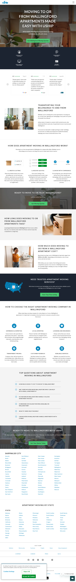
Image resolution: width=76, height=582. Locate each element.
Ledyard (24, 476)
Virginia (62, 524)
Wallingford (57, 467)
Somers (40, 485)
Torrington (57, 463)
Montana (35, 517)
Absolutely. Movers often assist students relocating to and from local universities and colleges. (37, 398)
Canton (7, 474)
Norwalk (40, 467)
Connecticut (8, 526)
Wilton (56, 485)
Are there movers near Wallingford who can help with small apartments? (37, 390)
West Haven (57, 476)
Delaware (7, 528)
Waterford (57, 471)
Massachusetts (23, 531)
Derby (7, 487)
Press (46, 553)
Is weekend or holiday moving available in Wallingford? (34, 404)
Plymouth (40, 476)
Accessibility (58, 573)
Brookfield (8, 471)
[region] (24, 572)
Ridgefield (40, 478)
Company (18, 553)
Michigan (21, 533)
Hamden (24, 471)
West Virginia (63, 528)
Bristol (7, 469)
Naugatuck (24, 491)
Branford (7, 465)
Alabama (7, 513)
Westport (56, 480)
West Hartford (58, 474)
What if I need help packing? (29, 411)
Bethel (7, 460)
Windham (56, 487)
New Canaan (41, 456)
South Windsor (42, 487)
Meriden (24, 485)
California (7, 522)
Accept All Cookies (29, 576)
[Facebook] (28, 560)
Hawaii (7, 535)
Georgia (7, 533)
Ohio (47, 517)
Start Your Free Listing (49, 294)
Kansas (21, 519)
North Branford (42, 465)
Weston (56, 478)
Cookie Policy (47, 573)
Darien (7, 485)
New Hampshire (37, 524)
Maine (20, 526)
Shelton (40, 483)
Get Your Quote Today (38, 443)
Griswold (24, 467)
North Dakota (50, 515)
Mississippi (36, 513)
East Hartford (8, 491)
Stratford (56, 458)
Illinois (20, 513)
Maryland (21, 528)
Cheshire (7, 476)
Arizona (7, 517)
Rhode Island (49, 526)
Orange (40, 474)
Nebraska (35, 519)
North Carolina (50, 513)
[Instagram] (33, 560)
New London (41, 460)
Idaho (6, 537)
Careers (32, 553)
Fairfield (24, 460)
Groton (23, 469)
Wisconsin (62, 531)
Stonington (57, 456)
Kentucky (21, 522)
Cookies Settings (8, 571)
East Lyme (7, 494)
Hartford (24, 474)
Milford (24, 489)
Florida (7, 531)
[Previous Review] (7, 84)
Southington (41, 491)
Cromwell (7, 480)
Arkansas (7, 519)
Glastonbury (25, 463)
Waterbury (57, 469)
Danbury (7, 483)
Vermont (62, 522)
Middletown (25, 487)
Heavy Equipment (62, 548)
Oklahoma (49, 519)
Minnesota (21, 535)
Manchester (25, 480)
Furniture (33, 548)
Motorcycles (22, 548)
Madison (24, 478)
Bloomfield (8, 463)
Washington (63, 526)
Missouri (35, 515)
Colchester (8, 478)
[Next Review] (68, 84)
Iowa (20, 517)
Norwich (40, 469)
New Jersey (36, 526)
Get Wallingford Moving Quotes (38, 40)
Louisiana (21, 524)
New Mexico (36, 528)
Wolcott (56, 489)
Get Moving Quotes (38, 203)
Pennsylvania (49, 524)
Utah (61, 519)
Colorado (7, 524)
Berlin (6, 458)
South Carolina (50, 528)
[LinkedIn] (52, 560)
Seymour (40, 480)
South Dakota (63, 513)
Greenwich (24, 465)
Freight (42, 548)
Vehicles (11, 548)
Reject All (27, 571)
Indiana (21, 515)
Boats (51, 548)
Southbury (40, 489)
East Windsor (25, 456)
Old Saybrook (41, 471)
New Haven (41, 458)
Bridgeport (8, 467)
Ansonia (7, 456)
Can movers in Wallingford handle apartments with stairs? (38, 417)
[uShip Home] (5, 2)
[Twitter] (38, 560)
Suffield (56, 460)
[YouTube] (43, 560)
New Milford (41, 463)
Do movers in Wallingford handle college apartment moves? (34, 397)
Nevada (35, 522)
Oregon (48, 522)
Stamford (40, 494)
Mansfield (24, 483)
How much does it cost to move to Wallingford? (37, 384)
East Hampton (9, 489)
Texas (61, 517)
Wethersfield (57, 483)
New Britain (25, 494)
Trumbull (56, 465)
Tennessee (62, 515)
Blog (59, 553)
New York (35, 531)
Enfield (23, 458)
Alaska (7, 515)
